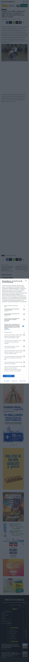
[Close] (26, 281)
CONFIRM (8, 375)
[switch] (23, 309)
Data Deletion (7, 380)
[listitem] (14, 306)
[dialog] (14, 331)
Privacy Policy (22, 380)
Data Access (14, 380)
